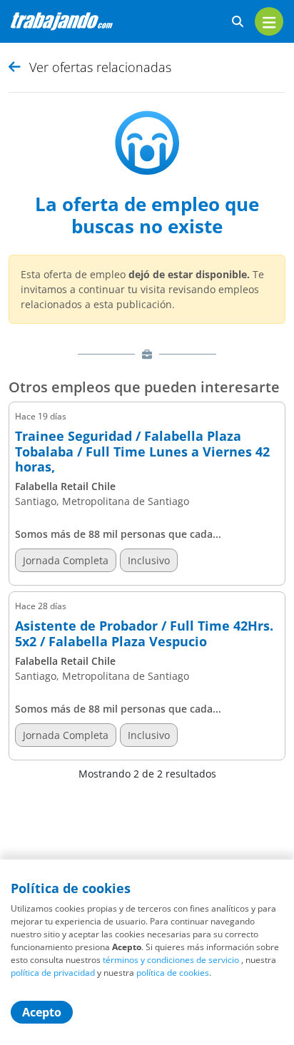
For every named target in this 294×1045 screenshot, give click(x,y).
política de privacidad (53, 973)
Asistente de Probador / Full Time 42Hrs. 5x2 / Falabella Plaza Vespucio (144, 633)
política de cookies (172, 973)
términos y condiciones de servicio (171, 960)
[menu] (269, 21)
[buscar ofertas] (237, 21)
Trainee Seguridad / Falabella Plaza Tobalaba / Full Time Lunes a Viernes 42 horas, (142, 452)
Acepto (41, 1012)
